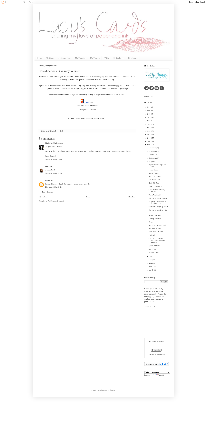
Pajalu (47, 180)
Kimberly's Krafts (51, 143)
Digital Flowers (154, 173)
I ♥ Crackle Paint (154, 179)
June (150, 260)
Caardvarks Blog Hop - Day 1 (158, 211)
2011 (149, 138)
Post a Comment (47, 192)
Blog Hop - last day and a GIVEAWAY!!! (157, 202)
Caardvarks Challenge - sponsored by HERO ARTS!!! (157, 240)
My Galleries (118, 58)
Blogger (112, 390)
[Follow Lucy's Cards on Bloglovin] (156, 365)
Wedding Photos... (155, 252)
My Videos (95, 58)
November (152, 151)
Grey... (151, 222)
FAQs (106, 58)
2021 (149, 107)
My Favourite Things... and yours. (158, 165)
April (151, 266)
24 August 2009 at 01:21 (53, 187)
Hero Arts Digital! (155, 176)
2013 (149, 131)
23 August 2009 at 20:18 (53, 159)
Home (39, 58)
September (152, 158)
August (151, 161)
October (152, 154)
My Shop (50, 58)
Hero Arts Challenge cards (157, 225)
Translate (161, 375)
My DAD (152, 235)
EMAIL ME (148, 96)
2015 (149, 124)
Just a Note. (152, 249)
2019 (149, 110)
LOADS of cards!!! (155, 186)
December (152, 148)
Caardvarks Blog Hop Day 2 (158, 206)
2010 (149, 141)
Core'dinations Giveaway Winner (59, 71)
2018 (149, 114)
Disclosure (133, 58)
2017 (149, 117)
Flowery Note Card (155, 218)
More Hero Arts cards (156, 231)
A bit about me (64, 58)
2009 (149, 144)
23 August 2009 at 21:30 (53, 173)
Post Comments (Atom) (56, 201)
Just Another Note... (155, 228)
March (151, 270)
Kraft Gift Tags (154, 183)
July (150, 256)
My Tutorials (80, 58)
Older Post (131, 197)
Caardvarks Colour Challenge (158, 198)
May (150, 263)
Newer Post (43, 197)
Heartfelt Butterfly (155, 215)
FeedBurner (161, 354)
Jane (46, 166)
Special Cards (153, 170)
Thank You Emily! (155, 195)
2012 (149, 134)
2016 (149, 121)
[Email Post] (61, 131)
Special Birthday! (154, 245)
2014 (149, 127)
